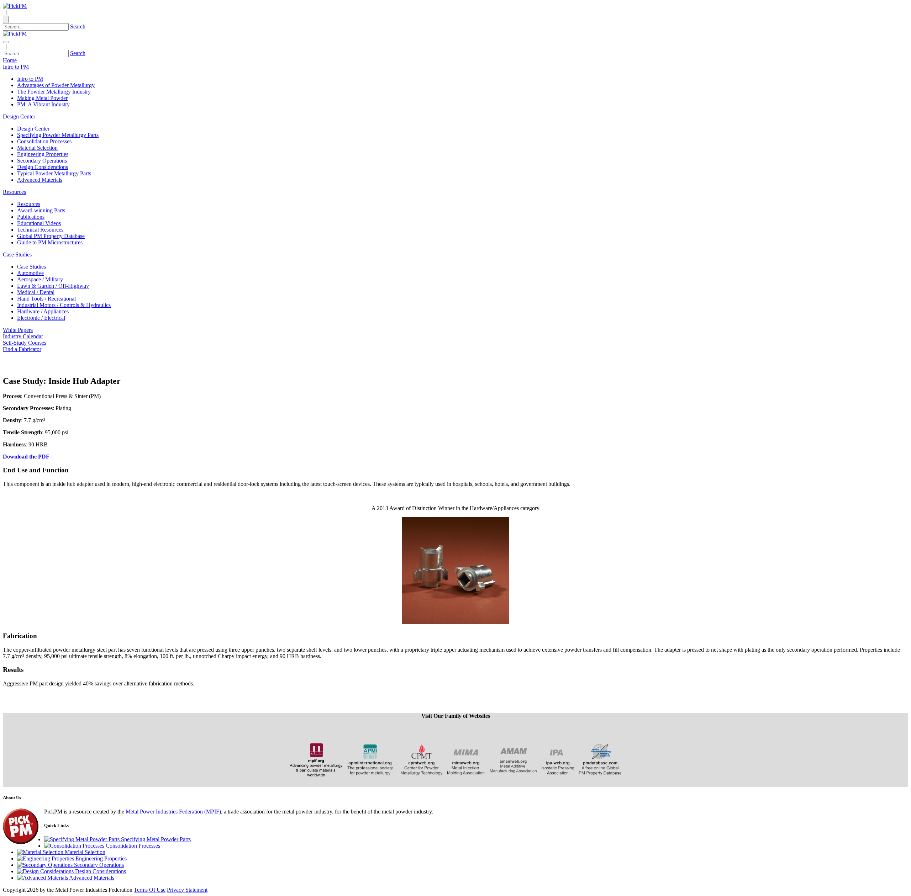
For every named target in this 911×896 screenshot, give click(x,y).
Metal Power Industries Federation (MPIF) (173, 811)
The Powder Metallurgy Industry (54, 92)
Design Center (33, 129)
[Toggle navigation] (6, 42)
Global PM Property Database (51, 236)
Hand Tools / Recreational (46, 299)
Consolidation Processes (44, 141)
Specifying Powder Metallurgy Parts (58, 135)
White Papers (18, 330)
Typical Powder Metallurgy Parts (54, 173)
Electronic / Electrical (41, 318)
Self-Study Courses (24, 343)
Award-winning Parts (41, 210)
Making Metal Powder (42, 98)
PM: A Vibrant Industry (43, 104)
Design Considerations (42, 167)
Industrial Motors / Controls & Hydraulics (64, 305)
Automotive (30, 273)
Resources (28, 204)
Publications (30, 217)
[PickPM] (15, 6)
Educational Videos (39, 223)
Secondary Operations (42, 161)
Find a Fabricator (22, 349)
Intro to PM (30, 79)
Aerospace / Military (40, 279)
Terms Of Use (149, 890)
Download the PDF (26, 457)
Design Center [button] (19, 116)
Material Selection (37, 148)
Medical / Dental (35, 292)
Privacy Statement (187, 890)
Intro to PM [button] (16, 67)
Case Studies (31, 267)
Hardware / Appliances (43, 311)
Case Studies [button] (17, 254)
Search (77, 26)
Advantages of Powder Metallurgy (56, 85)
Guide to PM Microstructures (50, 242)
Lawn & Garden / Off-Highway (53, 286)
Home (10, 60)
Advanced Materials (39, 180)
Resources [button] (14, 192)
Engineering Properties (42, 154)
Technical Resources (40, 230)
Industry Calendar (23, 336)
